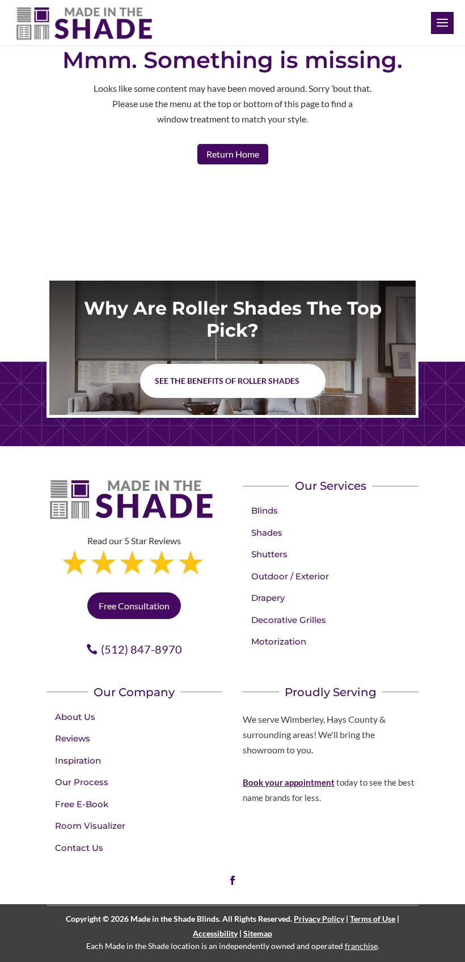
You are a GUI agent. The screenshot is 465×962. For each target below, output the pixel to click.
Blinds (264, 510)
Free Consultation (134, 605)
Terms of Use (372, 918)
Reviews (72, 738)
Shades (266, 532)
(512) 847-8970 (141, 649)
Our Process (81, 782)
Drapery (268, 597)
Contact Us (79, 847)
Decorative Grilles (288, 620)
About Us (75, 716)
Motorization (278, 641)
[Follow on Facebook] (232, 880)
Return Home (232, 154)
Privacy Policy (319, 918)
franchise (361, 946)
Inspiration (78, 760)
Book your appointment (289, 782)
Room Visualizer (90, 825)
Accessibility (215, 933)
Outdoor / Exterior (290, 576)
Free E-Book (81, 804)
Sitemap (257, 933)
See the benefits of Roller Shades (227, 380)
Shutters (269, 554)
